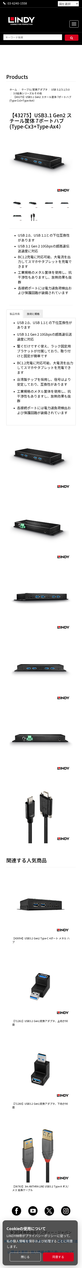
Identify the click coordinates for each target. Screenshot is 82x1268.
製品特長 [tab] (15, 314)
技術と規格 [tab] (33, 314)
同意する (58, 1257)
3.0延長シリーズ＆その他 (27, 93)
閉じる (25, 1257)
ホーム (13, 89)
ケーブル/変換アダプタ (34, 89)
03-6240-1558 (17, 3)
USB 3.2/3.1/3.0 (60, 89)
